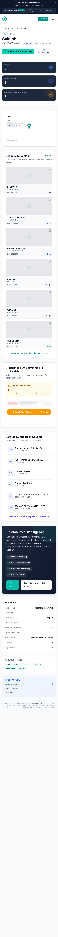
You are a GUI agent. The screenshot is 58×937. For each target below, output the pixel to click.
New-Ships (30, 10)
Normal (11, 126)
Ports (4, 29)
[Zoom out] (9, 120)
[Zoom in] (9, 116)
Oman (13, 29)
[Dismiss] (55, 2)
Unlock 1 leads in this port (20, 51)
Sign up (43, 19)
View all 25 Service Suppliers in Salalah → (29, 516)
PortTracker (46, 10)
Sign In (12, 585)
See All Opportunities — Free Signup (30, 412)
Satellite (18, 126)
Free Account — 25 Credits (34, 585)
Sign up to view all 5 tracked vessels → (29, 353)
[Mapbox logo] (12, 140)
